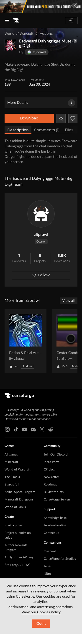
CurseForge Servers (57, 499)
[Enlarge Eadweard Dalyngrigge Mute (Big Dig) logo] (10, 45)
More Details (17, 102)
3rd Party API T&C (17, 565)
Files (69, 130)
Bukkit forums (54, 492)
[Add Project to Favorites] (61, 118)
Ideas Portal (52, 462)
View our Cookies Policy (41, 612)
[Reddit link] (50, 429)
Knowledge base (55, 518)
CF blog (49, 469)
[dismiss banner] (74, 5)
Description (18, 130)
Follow (44, 275)
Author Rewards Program (16, 548)
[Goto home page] (16, 20)
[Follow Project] (72, 118)
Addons (46, 34)
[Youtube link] (24, 429)
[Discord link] (33, 429)
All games (11, 454)
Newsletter (51, 477)
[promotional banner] (41, 6)
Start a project (15, 525)
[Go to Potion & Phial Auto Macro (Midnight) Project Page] (25, 341)
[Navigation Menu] (7, 20)
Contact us (51, 533)
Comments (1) (46, 130)
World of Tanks (15, 507)
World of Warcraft (19, 34)
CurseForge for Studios (60, 558)
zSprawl (41, 235)
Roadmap (50, 484)
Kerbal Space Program (20, 492)
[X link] (42, 429)
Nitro (47, 573)
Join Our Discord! (56, 454)
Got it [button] (41, 623)
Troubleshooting (55, 525)
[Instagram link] (7, 429)
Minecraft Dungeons (19, 499)
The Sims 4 (12, 477)
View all (68, 301)
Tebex (48, 566)
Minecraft (11, 462)
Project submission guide (18, 535)
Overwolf (50, 551)
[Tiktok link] (16, 429)
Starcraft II (12, 484)
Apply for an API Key (19, 557)
